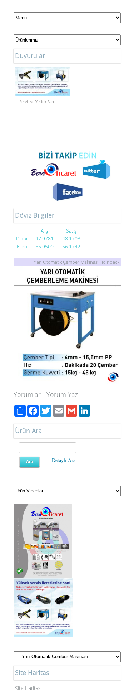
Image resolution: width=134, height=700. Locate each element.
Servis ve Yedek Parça (38, 100)
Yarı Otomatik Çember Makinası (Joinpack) (77, 262)
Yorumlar (27, 394)
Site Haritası (28, 688)
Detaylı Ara (63, 460)
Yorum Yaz (62, 394)
